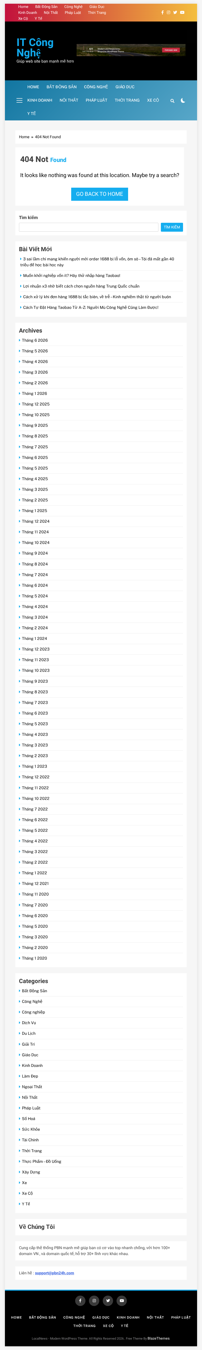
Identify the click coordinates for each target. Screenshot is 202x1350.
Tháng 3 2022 (35, 851)
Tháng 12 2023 (36, 649)
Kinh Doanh (27, 12)
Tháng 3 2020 (35, 937)
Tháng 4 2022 (35, 841)
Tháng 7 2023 (35, 702)
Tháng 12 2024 (36, 521)
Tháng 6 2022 (35, 819)
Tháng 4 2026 (35, 361)
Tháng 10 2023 (36, 670)
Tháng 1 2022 (34, 873)
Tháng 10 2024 (36, 542)
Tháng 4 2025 (35, 478)
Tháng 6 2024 (35, 585)
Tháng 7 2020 (35, 905)
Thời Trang (97, 12)
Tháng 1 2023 (34, 766)
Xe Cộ (23, 18)
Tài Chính (30, 1140)
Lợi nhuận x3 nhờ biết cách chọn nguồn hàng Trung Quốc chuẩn (81, 286)
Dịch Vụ (29, 1022)
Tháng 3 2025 (35, 489)
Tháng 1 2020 (34, 958)
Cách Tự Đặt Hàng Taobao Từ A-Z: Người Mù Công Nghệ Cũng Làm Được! (90, 307)
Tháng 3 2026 (35, 372)
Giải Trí (28, 1044)
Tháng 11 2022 (35, 788)
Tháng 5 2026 (35, 351)
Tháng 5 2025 (35, 468)
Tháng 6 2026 (35, 340)
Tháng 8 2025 (35, 436)
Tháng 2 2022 (35, 862)
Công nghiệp (33, 1012)
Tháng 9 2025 (35, 425)
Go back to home (99, 194)
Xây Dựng (31, 1172)
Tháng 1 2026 (34, 393)
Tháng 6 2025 (35, 457)
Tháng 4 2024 (35, 606)
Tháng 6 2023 (35, 713)
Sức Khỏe (31, 1129)
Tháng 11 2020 (35, 894)
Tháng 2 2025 (35, 500)
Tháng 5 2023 (35, 723)
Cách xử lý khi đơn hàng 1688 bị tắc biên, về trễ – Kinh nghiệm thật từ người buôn (97, 296)
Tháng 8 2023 (35, 692)
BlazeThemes (158, 1338)
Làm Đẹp (30, 1076)
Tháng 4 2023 (35, 734)
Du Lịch (28, 1033)
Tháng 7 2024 (35, 574)
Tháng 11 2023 (35, 659)
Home (23, 6)
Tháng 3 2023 (35, 745)
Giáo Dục (96, 6)
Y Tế (38, 18)
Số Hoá (28, 1118)
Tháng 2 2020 (35, 947)
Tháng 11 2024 (35, 532)
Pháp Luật (73, 12)
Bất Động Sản (46, 6)
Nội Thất (51, 12)
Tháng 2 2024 (35, 628)
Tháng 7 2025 (35, 447)
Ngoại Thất (32, 1086)
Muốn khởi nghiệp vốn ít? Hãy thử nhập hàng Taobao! (71, 275)
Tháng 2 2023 (35, 755)
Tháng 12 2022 (36, 777)
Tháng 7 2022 (35, 809)
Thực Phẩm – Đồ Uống (41, 1161)
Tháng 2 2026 (35, 383)
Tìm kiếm (28, 217)
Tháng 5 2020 (35, 926)
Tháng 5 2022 (35, 830)
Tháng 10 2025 (36, 414)
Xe (24, 1182)
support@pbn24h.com (54, 1273)
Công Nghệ (73, 6)
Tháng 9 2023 (35, 681)
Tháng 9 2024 (35, 553)
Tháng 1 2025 (34, 510)
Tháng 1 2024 (34, 638)
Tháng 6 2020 (35, 915)
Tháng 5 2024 (35, 596)
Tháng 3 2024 (35, 617)
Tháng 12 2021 (35, 883)
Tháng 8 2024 (35, 564)
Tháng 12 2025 (36, 404)
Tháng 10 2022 (36, 798)
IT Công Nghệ (35, 48)
